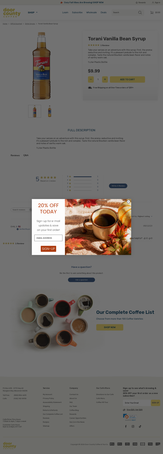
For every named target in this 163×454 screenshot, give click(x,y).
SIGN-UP (48, 249)
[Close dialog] (128, 201)
